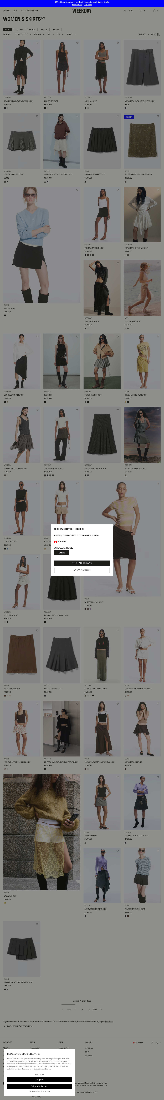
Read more (39, 1074)
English (62, 553)
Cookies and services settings (39, 1091)
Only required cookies (39, 1086)
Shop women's (77, 5)
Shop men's (88, 5)
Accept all (39, 1080)
